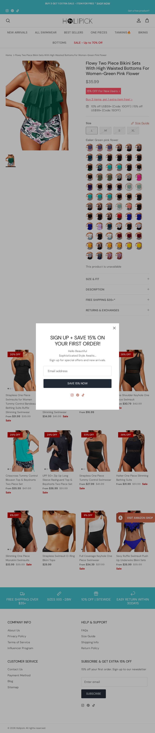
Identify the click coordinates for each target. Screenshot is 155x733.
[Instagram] (72, 395)
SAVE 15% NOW (77, 383)
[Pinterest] (77, 395)
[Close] (114, 328)
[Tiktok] (83, 395)
